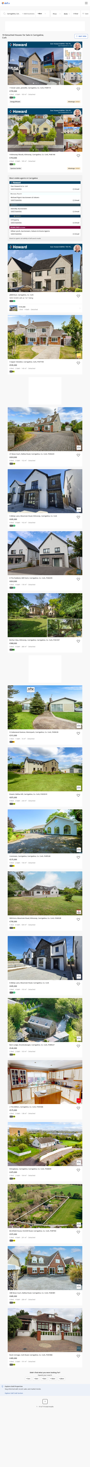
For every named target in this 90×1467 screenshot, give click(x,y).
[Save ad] (78, 89)
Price (55, 14)
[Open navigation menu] (86, 3)
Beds (66, 14)
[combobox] (25, 13)
